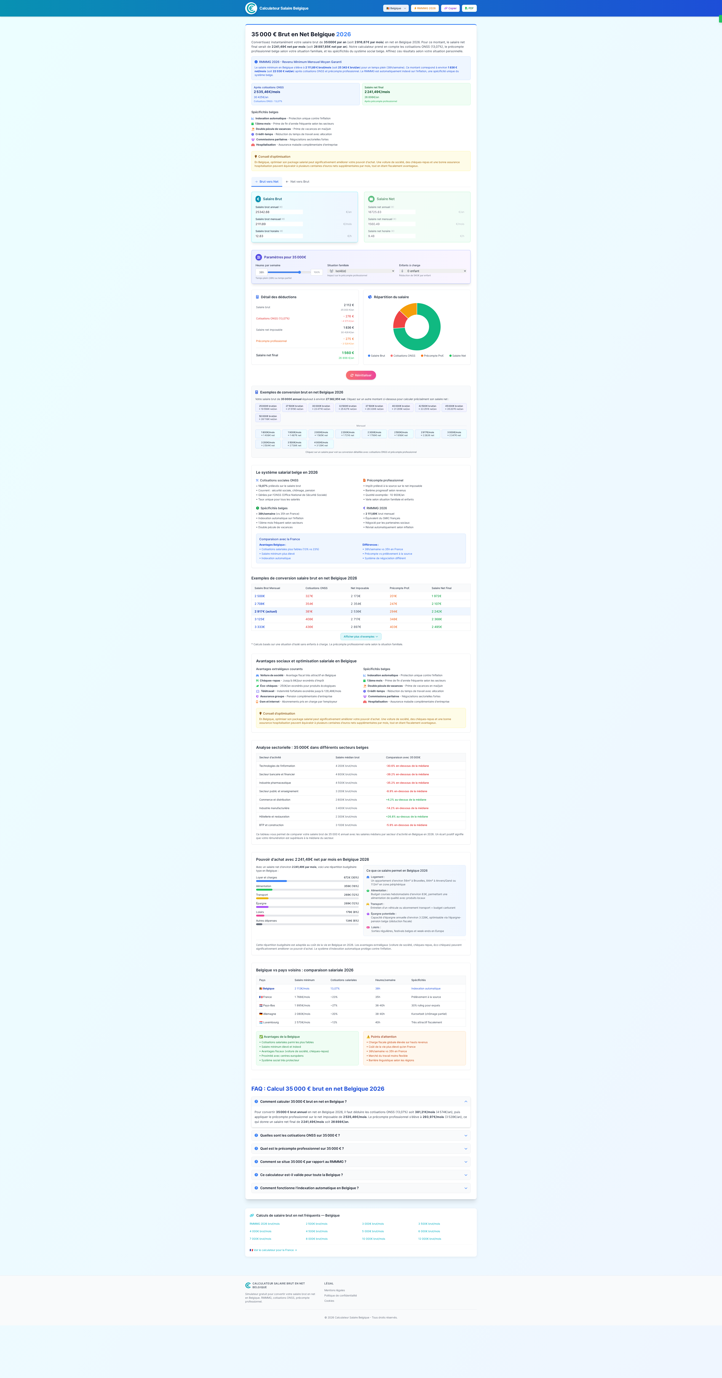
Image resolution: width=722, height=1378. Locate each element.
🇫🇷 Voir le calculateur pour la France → (273, 1250)
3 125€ (260, 619)
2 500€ (260, 596)
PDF (471, 8)
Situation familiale (338, 265)
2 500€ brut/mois (316, 1223)
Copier (452, 8)
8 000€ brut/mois (317, 1238)
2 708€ (260, 604)
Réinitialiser (363, 375)
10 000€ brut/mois (373, 1238)
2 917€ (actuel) (266, 611)
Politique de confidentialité (340, 1295)
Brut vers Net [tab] (268, 181)
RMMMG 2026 (426, 8)
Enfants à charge (409, 265)
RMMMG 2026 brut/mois (265, 1223)
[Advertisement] (113, 1351)
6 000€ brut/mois (429, 1231)
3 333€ (260, 627)
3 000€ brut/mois (373, 1223)
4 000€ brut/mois (260, 1231)
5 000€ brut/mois (373, 1231)
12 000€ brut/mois (429, 1238)
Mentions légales (334, 1290)
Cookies (329, 1300)
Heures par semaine (268, 265)
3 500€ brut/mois (429, 1223)
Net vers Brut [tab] (299, 181)
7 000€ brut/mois (260, 1238)
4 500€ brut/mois (317, 1231)
